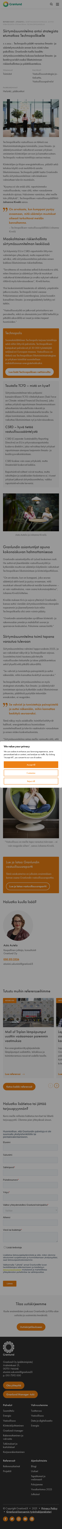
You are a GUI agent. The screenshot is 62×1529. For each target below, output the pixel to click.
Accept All (31, 764)
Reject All (31, 781)
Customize (31, 773)
